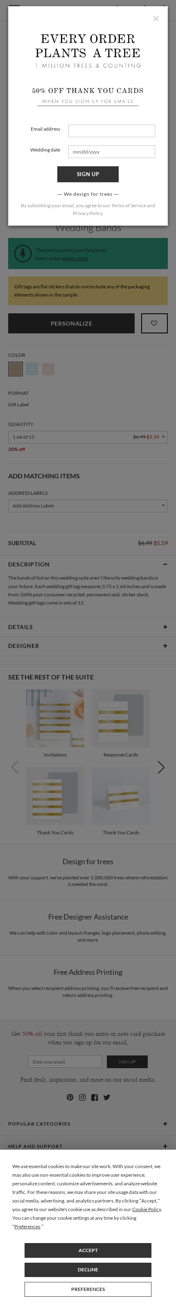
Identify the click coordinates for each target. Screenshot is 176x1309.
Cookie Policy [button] (146, 1209)
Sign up (88, 174)
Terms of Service (128, 205)
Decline (88, 1269)
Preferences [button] (27, 1226)
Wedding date (45, 150)
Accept (88, 1250)
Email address (45, 129)
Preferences (88, 1289)
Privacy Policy (87, 213)
